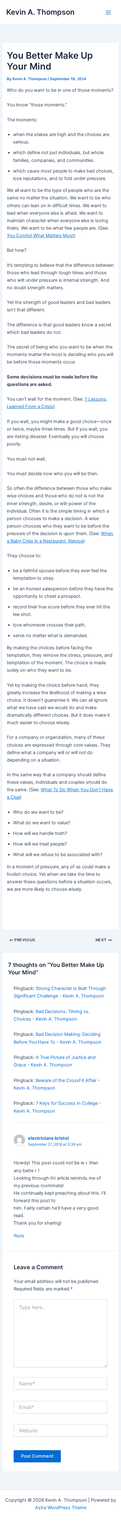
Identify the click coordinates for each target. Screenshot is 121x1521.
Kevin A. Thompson (40, 12)
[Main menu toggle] (108, 12)
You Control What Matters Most (40, 235)
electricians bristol (48, 1138)
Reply (19, 1235)
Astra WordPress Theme (60, 1507)
